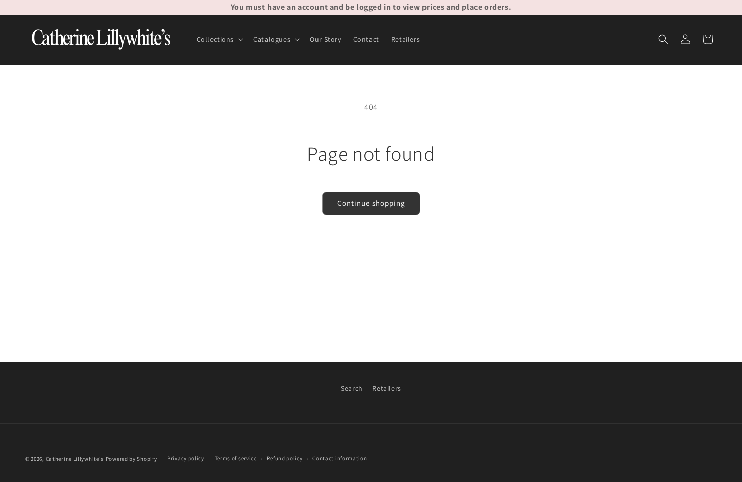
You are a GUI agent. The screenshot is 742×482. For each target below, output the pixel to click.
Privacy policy (185, 458)
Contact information (339, 458)
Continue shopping (371, 203)
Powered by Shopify (131, 458)
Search (352, 388)
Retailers (386, 388)
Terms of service (236, 458)
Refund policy (284, 458)
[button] (219, 39)
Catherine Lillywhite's (75, 458)
